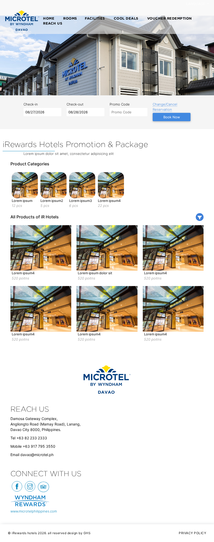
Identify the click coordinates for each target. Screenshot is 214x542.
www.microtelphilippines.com (33, 511)
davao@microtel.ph (37, 454)
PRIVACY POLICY (192, 533)
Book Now (171, 117)
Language (196, 4)
